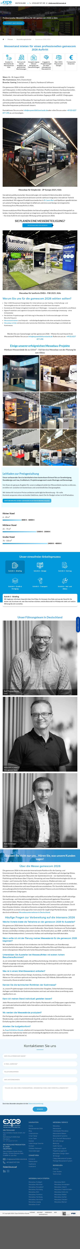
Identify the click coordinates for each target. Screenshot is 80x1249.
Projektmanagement (60, 1151)
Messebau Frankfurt (35, 1194)
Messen (10, 39)
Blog (30, 1131)
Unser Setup (33, 1136)
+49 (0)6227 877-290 (13, 1162)
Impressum (48, 1212)
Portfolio (56, 1169)
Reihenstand (33, 1161)
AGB (55, 1212)
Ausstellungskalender (24, 39)
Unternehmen (33, 1133)
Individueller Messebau (60, 1131)
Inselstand (32, 1166)
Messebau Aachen (60, 1197)
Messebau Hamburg (35, 1197)
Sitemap (32, 1212)
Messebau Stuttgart (35, 1182)
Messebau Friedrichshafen (63, 1189)
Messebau (56, 1126)
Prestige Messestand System (62, 1161)
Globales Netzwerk (35, 1148)
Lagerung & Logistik (59, 1148)
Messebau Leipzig (35, 1202)
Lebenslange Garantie (36, 1143)
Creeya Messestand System (62, 1158)
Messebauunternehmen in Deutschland (34, 912)
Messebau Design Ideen (61, 1153)
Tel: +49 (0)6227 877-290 (10, 1141)
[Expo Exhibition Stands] (12, 3)
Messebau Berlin (59, 1182)
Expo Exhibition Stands (14, 1030)
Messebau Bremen (60, 1202)
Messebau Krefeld (60, 1194)
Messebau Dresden (60, 1199)
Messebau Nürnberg (36, 1189)
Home (31, 1126)
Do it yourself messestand (62, 1138)
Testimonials (57, 1174)
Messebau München (36, 1184)
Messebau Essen (34, 1204)
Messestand (57, 1128)
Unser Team (33, 1138)
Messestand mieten (11, 320)
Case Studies (57, 1171)
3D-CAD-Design (58, 1141)
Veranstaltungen (34, 1151)
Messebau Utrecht (60, 1187)
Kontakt (31, 1146)
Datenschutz (43, 1214)
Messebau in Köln (10, 323)
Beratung (56, 1143)
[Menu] (1, 3)
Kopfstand (32, 1164)
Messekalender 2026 (36, 1128)
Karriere (31, 1141)
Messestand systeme (60, 1136)
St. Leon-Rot (49, 200)
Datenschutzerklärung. (36, 1103)
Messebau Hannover (36, 1199)
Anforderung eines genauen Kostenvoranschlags (27, 501)
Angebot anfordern (14, 23)
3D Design (56, 1156)
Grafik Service (57, 1146)
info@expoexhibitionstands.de (57, 3)
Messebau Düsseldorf (36, 1187)
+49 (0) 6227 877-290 (38, 3)
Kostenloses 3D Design (37, 225)
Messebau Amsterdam (62, 1184)
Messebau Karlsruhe (61, 1192)
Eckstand (32, 1159)
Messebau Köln (34, 1192)
